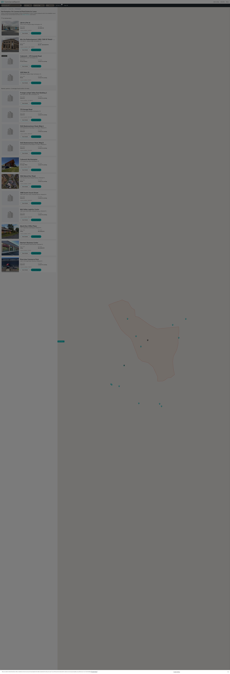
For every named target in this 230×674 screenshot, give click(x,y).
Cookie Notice (94, 671)
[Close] (228, 672)
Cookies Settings (176, 671)
